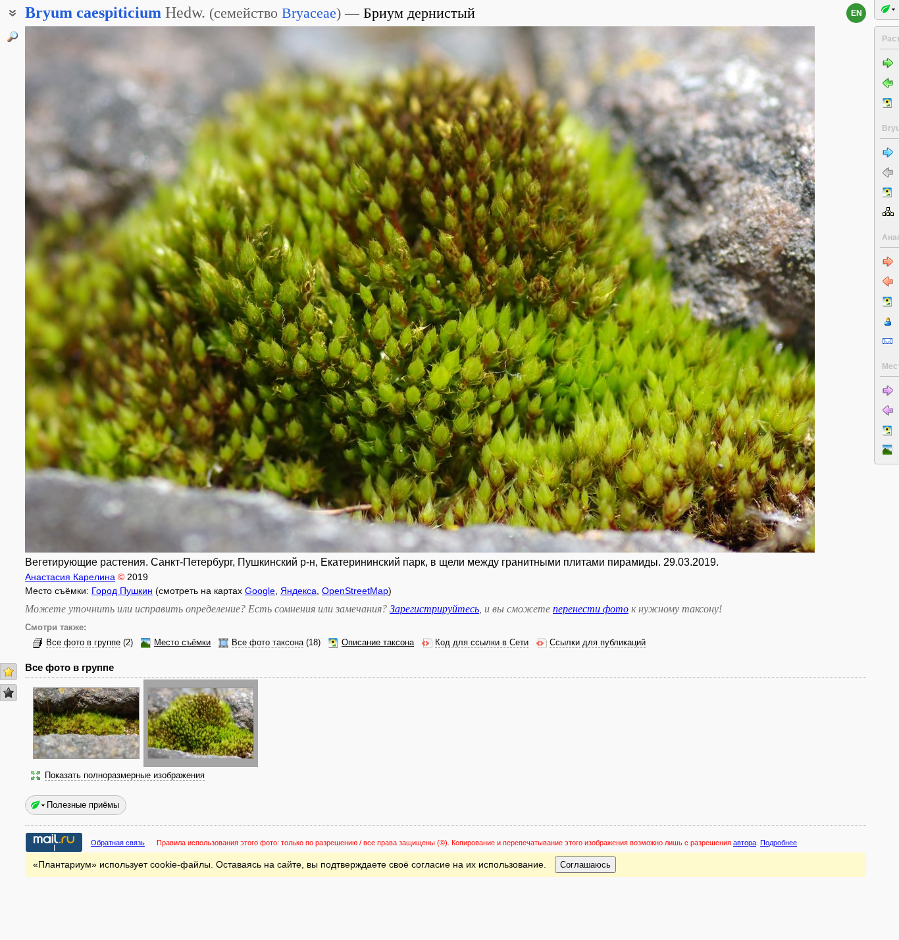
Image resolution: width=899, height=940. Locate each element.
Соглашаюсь (585, 865)
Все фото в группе (83, 642)
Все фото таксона (267, 642)
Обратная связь (118, 843)
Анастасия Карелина (70, 577)
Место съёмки (182, 642)
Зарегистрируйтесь (434, 608)
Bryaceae (309, 13)
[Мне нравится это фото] (8, 671)
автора (744, 843)
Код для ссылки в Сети (481, 642)
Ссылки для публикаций (598, 642)
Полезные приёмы (83, 805)
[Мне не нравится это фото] (8, 692)
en (856, 13)
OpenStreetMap (355, 590)
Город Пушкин (122, 590)
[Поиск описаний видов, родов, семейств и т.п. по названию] (12, 37)
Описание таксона (378, 642)
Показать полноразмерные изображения (125, 775)
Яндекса (298, 590)
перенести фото (591, 608)
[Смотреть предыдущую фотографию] (107, 289)
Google (260, 590)
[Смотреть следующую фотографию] (732, 289)
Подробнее (778, 843)
